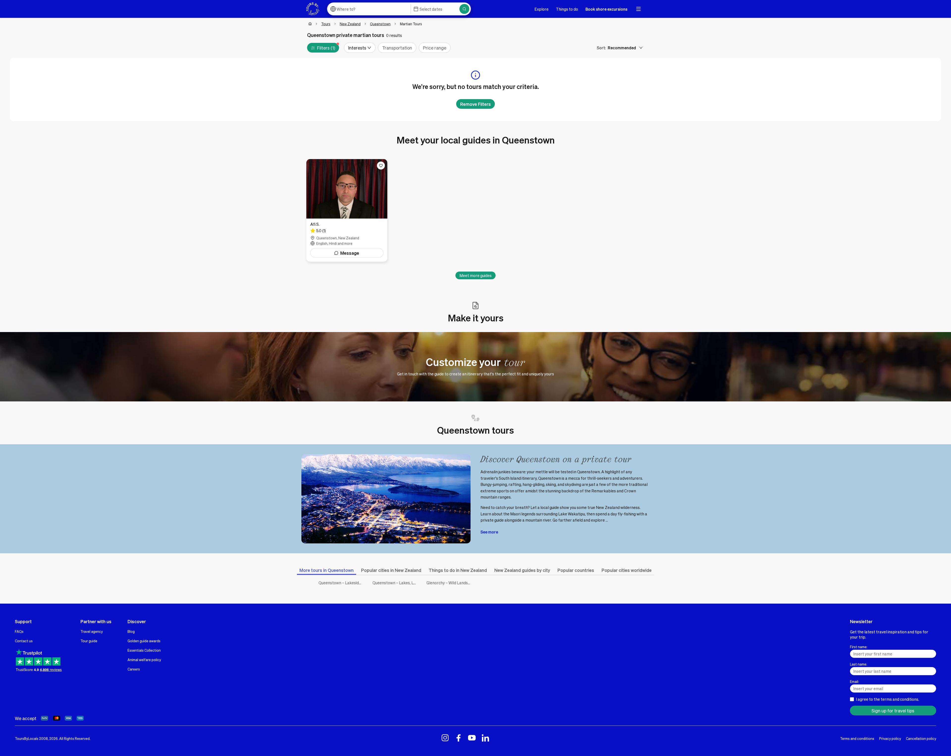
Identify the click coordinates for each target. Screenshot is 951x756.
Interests (357, 48)
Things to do (567, 9)
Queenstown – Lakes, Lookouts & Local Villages (395, 582)
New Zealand (350, 24)
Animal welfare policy (144, 659)
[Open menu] (638, 9)
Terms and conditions (857, 738)
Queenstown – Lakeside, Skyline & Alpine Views (341, 582)
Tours (325, 24)
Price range (434, 48)
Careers (134, 669)
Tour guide (88, 641)
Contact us (24, 641)
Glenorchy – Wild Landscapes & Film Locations (449, 582)
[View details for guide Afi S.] (346, 210)
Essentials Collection (144, 650)
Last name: (858, 664)
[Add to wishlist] (381, 165)
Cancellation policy (921, 738)
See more (489, 531)
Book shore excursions (606, 9)
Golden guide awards (144, 641)
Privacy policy (890, 738)
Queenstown (380, 24)
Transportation (397, 48)
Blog (131, 631)
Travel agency (91, 631)
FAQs (19, 631)
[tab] (326, 570)
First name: (858, 646)
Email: (854, 681)
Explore (541, 9)
